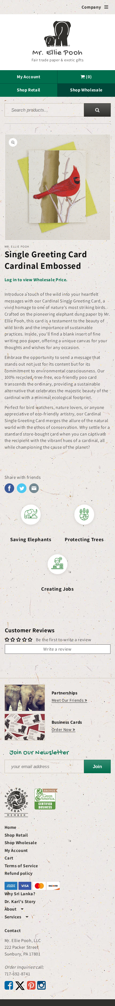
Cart (9, 858)
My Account (28, 77)
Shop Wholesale (86, 90)
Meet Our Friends (68, 700)
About (14, 909)
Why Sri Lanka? (20, 894)
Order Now (62, 729)
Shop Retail (28, 90)
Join (97, 766)
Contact (13, 930)
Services (17, 917)
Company (95, 7)
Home (11, 827)
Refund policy (19, 873)
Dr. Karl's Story (20, 901)
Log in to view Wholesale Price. (36, 280)
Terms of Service (21, 866)
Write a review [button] (57, 649)
